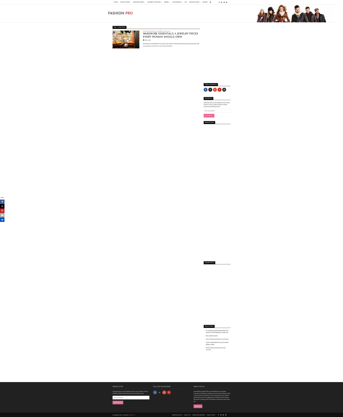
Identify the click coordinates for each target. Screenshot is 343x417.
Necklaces (167, 31)
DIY (186, 2)
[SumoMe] (2, 219)
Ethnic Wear (125, 2)
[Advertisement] (217, 53)
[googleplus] (215, 90)
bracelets (154, 31)
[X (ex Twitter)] (210, 90)
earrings (160, 31)
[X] (2, 206)
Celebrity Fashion (154, 2)
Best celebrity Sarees (212, 336)
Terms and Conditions (198, 415)
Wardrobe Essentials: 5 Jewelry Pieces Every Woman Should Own (170, 35)
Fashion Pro (132, 415)
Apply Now (198, 406)
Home (116, 2)
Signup (205, 2)
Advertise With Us (177, 415)
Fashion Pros (194, 2)
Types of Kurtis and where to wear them (217, 339)
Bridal (166, 2)
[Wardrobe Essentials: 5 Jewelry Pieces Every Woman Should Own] (126, 39)
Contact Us (187, 415)
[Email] (2, 215)
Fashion (120, 13)
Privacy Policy (211, 415)
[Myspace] (224, 90)
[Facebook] (206, 90)
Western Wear (138, 2)
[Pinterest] (220, 90)
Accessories (176, 2)
